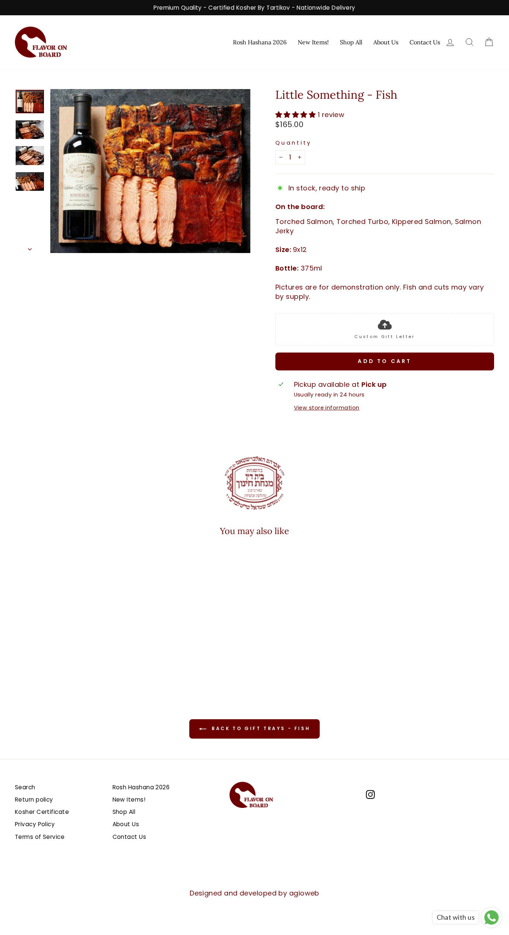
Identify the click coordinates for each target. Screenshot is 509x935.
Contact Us (425, 42)
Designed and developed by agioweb (254, 893)
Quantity (293, 142)
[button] (58, 656)
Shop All (351, 42)
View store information (327, 407)
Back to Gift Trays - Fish (259, 728)
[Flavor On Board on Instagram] (370, 794)
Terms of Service (39, 837)
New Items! (313, 42)
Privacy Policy (35, 824)
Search (25, 787)
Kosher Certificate (42, 812)
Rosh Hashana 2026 (260, 42)
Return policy (34, 799)
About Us (385, 42)
